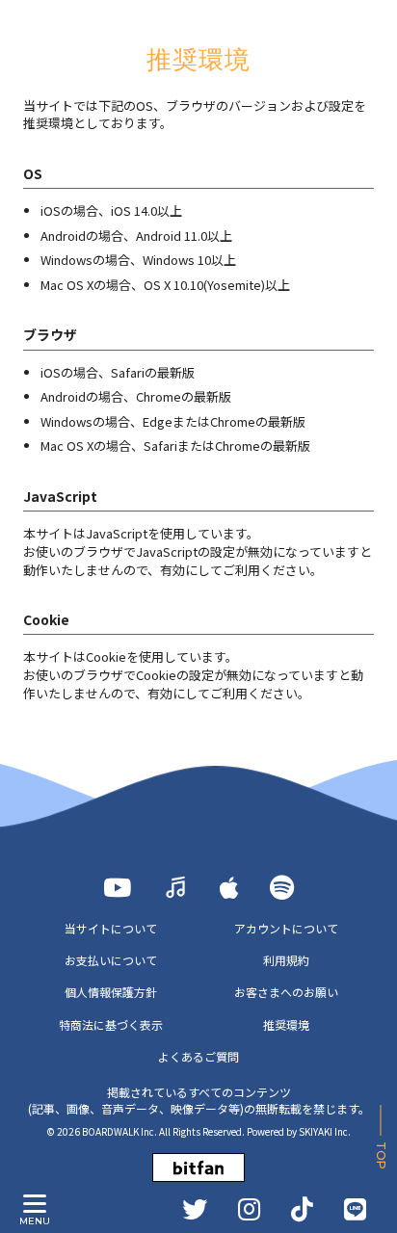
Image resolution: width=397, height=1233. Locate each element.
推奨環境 (286, 1024)
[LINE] (355, 1208)
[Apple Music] (229, 887)
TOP (381, 1155)
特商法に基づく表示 (111, 1024)
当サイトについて (111, 928)
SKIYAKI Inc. (325, 1131)
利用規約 (286, 960)
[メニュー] (34, 1204)
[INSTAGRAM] (249, 1208)
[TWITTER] (194, 1208)
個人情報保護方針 (111, 992)
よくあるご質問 (198, 1056)
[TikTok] (302, 1208)
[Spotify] (282, 887)
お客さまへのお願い (286, 992)
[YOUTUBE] (117, 887)
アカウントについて (286, 928)
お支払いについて (111, 960)
